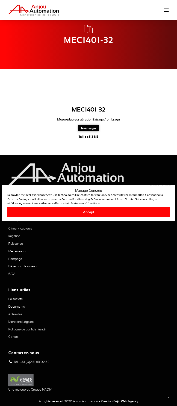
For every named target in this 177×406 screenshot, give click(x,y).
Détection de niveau (22, 266)
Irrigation (14, 236)
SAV (11, 274)
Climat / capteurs (20, 228)
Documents (16, 306)
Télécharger (88, 128)
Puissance (15, 243)
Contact (13, 336)
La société (15, 299)
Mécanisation (17, 251)
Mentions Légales (21, 322)
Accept (88, 212)
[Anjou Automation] (33, 10)
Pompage (15, 259)
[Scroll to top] (168, 397)
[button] (166, 10)
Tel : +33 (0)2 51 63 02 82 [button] (31, 362)
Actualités (15, 314)
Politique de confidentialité (27, 329)
